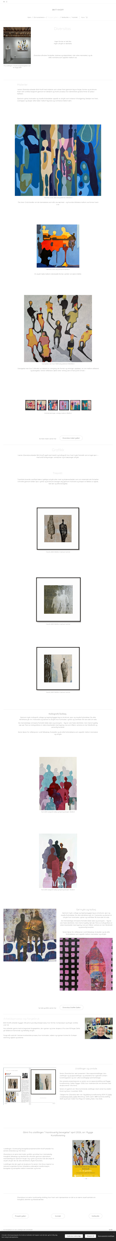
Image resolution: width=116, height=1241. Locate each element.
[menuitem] (30, 17)
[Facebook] (4, 1)
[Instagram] (7, 1)
